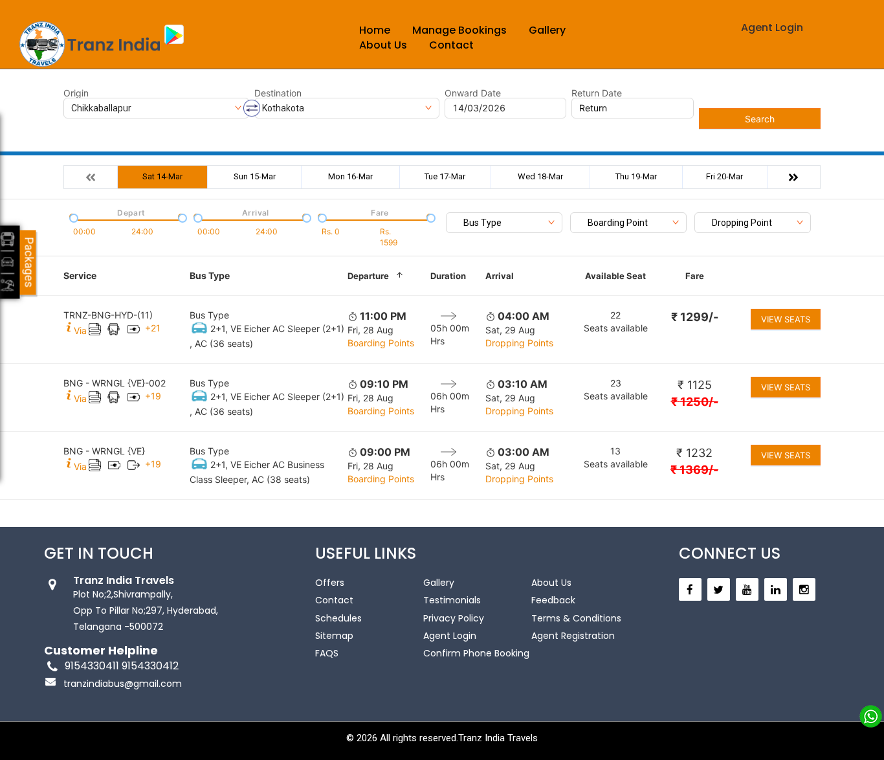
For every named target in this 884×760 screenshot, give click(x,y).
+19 (153, 395)
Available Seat (615, 276)
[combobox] (504, 222)
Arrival (499, 276)
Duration (448, 276)
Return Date (596, 93)
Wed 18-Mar (540, 176)
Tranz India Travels (498, 738)
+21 (152, 327)
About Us (383, 45)
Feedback (553, 600)
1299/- (694, 317)
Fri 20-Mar (724, 176)
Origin (76, 93)
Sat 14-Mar (162, 176)
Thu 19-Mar (636, 176)
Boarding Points (381, 342)
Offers (329, 582)
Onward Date (473, 93)
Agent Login (772, 27)
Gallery (547, 30)
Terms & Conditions (576, 618)
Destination (278, 93)
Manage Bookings (459, 30)
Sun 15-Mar (255, 176)
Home (374, 30)
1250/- (694, 401)
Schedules (338, 618)
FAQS (326, 653)
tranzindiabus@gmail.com (122, 683)
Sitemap (334, 635)
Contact (451, 45)
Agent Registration (573, 635)
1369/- (694, 469)
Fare (694, 276)
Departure (368, 276)
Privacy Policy (453, 618)
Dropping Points (519, 342)
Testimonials (452, 600)
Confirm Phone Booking (476, 653)
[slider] (72, 217)
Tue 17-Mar (445, 176)
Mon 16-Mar (350, 176)
